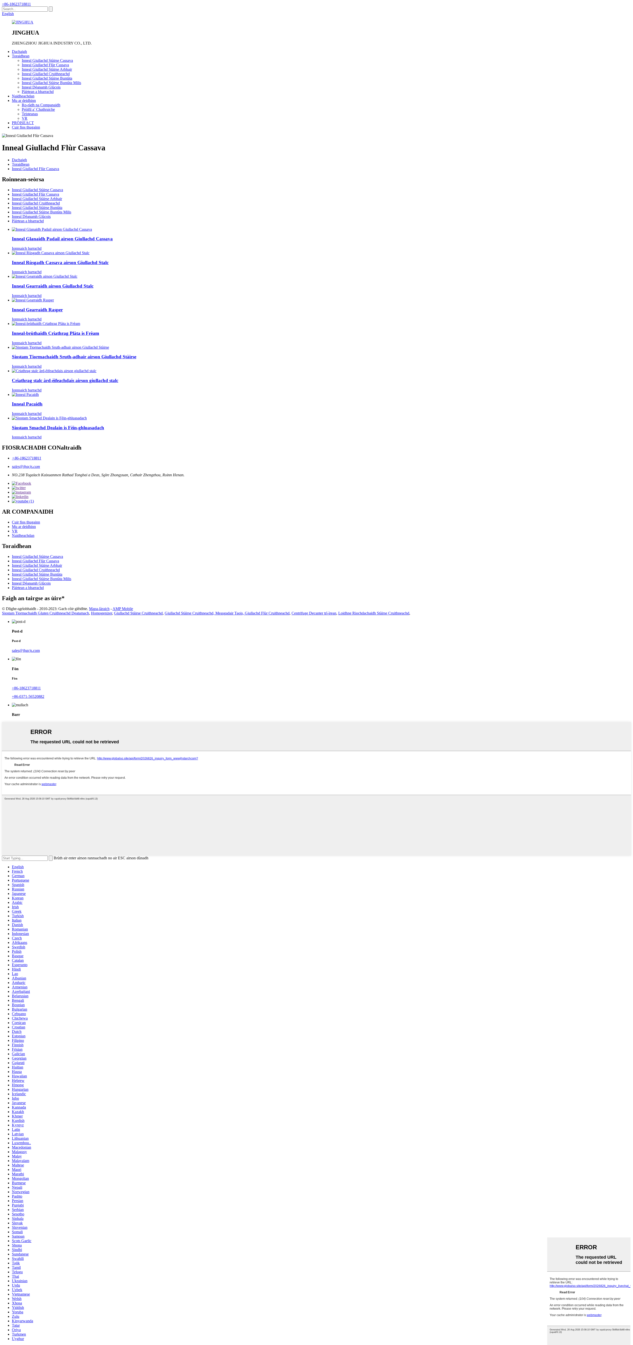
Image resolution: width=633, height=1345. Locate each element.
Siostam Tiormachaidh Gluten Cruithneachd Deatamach (45, 613)
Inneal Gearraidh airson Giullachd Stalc (52, 286)
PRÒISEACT (23, 123)
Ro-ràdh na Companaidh (41, 105)
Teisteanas (30, 114)
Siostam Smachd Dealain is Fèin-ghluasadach (58, 427)
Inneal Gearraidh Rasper (37, 309)
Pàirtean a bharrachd (38, 92)
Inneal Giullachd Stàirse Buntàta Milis (51, 83)
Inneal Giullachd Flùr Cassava (45, 65)
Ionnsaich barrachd (27, 248)
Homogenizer (101, 613)
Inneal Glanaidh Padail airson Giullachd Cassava (62, 238)
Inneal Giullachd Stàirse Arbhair (47, 69)
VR (24, 118)
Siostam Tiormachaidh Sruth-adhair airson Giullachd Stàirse (74, 356)
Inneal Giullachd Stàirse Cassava (47, 60)
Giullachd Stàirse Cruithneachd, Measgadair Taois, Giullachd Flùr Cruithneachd (227, 613)
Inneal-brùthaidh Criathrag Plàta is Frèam (55, 333)
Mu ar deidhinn (24, 100)
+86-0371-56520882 (28, 696)
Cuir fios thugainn (26, 127)
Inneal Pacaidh (27, 404)
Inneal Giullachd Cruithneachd (46, 74)
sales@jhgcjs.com (26, 466)
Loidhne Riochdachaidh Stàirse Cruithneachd (373, 613)
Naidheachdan (23, 96)
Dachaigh (19, 51)
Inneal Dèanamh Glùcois (41, 87)
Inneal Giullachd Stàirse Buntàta (47, 78)
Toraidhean (20, 56)
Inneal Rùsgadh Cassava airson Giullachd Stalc (60, 262)
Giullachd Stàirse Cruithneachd (138, 613)
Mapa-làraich (99, 609)
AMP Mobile (123, 609)
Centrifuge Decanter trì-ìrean (314, 613)
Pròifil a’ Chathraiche (38, 109)
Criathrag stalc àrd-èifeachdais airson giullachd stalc (65, 380)
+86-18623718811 (16, 4)
